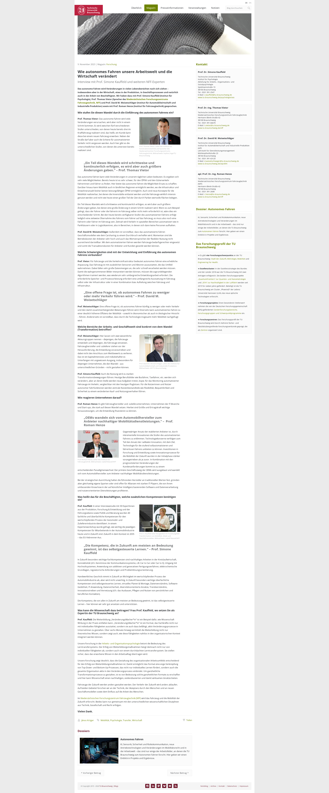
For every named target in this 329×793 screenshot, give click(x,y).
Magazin (151, 7)
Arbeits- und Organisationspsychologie (121, 643)
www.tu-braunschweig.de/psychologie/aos (216, 97)
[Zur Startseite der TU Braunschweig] (89, 10)
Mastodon (159, 786)
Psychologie (116, 720)
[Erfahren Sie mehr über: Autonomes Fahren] (99, 750)
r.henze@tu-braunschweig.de (217, 194)
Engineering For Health (208, 262)
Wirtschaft (137, 720)
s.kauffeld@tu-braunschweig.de (218, 95)
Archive (213, 786)
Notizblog (204, 786)
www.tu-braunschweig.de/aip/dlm (212, 163)
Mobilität (105, 720)
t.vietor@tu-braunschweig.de (216, 125)
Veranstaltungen (197, 7)
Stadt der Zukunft (218, 259)
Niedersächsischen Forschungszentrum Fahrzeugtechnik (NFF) (111, 698)
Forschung (111, 64)
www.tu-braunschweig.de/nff (210, 128)
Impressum (244, 786)
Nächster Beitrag (178, 773)
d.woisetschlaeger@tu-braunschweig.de (221, 161)
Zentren (204, 330)
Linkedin (153, 786)
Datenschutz (232, 786)
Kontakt (222, 786)
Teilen (189, 720)
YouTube (170, 786)
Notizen (215, 7)
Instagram (147, 786)
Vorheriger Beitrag (92, 773)
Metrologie (231, 259)
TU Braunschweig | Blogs (108, 786)
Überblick (136, 7)
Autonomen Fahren (210, 231)
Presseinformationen (172, 7)
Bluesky (164, 786)
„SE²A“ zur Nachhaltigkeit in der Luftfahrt (219, 282)
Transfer (127, 720)
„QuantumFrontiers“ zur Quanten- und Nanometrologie (222, 279)
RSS (175, 786)
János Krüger (87, 720)
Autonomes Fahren (131, 739)
